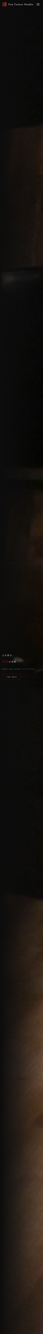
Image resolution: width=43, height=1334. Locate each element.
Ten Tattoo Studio (20, 4)
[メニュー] (38, 4)
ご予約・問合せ (11, 677)
